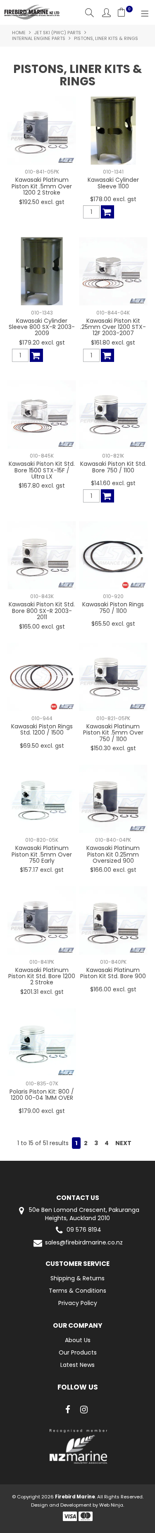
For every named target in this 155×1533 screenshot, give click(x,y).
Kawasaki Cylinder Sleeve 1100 (113, 183)
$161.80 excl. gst (113, 342)
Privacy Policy (77, 1303)
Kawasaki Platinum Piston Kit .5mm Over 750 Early (42, 854)
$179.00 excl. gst (42, 1111)
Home (19, 32)
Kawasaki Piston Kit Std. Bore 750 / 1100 (113, 467)
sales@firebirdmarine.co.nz (84, 1243)
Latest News (77, 1365)
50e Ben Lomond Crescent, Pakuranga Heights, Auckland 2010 (83, 1214)
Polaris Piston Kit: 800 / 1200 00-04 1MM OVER (42, 1094)
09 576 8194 (84, 1230)
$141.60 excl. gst (113, 483)
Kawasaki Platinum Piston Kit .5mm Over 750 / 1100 (113, 732)
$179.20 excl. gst (42, 342)
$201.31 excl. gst (42, 992)
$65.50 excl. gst (113, 624)
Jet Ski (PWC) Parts (57, 32)
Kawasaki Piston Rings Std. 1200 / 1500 (42, 729)
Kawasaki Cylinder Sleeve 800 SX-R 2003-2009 (42, 327)
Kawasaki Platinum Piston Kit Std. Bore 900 (113, 973)
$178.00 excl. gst (113, 199)
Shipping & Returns (77, 1278)
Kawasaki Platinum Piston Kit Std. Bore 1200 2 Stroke (41, 976)
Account (106, 12)
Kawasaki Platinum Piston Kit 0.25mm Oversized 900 (113, 854)
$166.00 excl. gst (113, 870)
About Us (78, 1340)
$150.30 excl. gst (113, 748)
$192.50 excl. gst (41, 202)
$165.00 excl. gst (42, 626)
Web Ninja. (111, 1505)
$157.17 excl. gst (42, 870)
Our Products (78, 1352)
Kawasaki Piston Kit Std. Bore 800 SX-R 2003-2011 (42, 610)
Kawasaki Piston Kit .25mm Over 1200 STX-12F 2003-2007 (113, 327)
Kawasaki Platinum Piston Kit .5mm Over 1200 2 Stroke (42, 186)
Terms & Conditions (77, 1290)
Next (123, 1143)
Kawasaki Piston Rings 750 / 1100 (113, 607)
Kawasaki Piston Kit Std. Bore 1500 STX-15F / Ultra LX (42, 470)
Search (89, 12)
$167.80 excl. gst (42, 485)
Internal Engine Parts (38, 38)
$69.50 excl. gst (42, 746)
